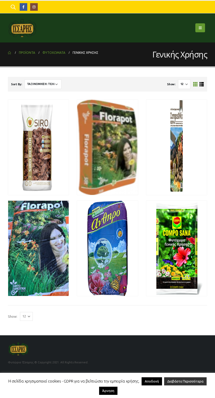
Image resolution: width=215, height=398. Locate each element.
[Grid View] (195, 84)
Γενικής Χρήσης (23, 165)
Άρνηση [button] (108, 390)
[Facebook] (23, 7)
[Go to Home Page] (10, 53)
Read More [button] (53, 190)
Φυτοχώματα (44, 165)
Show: (171, 84)
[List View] (201, 84)
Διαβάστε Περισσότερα (185, 381)
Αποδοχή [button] (152, 381)
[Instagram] (34, 7)
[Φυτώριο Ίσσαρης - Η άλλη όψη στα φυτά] (22, 28)
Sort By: (16, 84)
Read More (122, 190)
